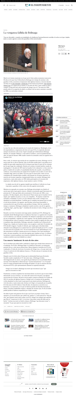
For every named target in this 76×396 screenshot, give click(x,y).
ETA (5, 306)
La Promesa (67, 0)
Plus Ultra (19, 369)
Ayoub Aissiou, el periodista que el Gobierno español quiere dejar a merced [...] (65, 138)
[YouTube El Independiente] (36, 388)
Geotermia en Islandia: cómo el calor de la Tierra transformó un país (65, 121)
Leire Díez (19, 376)
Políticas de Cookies (51, 391)
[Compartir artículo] (59, 54)
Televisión (55, 9)
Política (5, 30)
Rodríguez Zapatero (20, 371)
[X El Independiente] (29, 388)
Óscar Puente (17, 0)
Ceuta (13, 0)
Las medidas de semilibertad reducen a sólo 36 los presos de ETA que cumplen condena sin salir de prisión (42, 320)
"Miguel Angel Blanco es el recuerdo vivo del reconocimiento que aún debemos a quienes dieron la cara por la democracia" (42, 327)
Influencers (51, 0)
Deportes (43, 9)
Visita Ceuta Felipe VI (36, 0)
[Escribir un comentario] (69, 54)
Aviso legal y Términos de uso (27, 391)
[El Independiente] (38, 5)
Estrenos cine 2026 (61, 0)
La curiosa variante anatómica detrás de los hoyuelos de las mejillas (64, 127)
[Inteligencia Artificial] (50, 374)
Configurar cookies (59, 391)
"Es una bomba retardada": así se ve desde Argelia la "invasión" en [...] (65, 132)
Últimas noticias (8, 0)
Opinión (5, 9)
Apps (32, 371)
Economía (15, 9)
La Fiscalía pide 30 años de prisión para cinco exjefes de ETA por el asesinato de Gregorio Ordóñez (18, 320)
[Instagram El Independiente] (39, 388)
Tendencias (48, 9)
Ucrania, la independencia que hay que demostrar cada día (65, 143)
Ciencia (28, 9)
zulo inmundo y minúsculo (20, 83)
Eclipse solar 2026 (20, 366)
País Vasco (27, 306)
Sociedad (33, 9)
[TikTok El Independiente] (46, 388)
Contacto (32, 366)
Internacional (22, 9)
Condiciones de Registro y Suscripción (40, 391)
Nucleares (41, 0)
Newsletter (33, 369)
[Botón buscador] (71, 5)
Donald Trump (46, 0)
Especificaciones (34, 374)
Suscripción (33, 368)
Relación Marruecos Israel (24, 0)
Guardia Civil (10, 306)
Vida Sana (61, 9)
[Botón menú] (4, 5)
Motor (65, 9)
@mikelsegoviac (61, 47)
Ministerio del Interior (19, 306)
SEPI (18, 368)
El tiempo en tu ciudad (12, 5)
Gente (38, 9)
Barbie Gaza (55, 0)
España (10, 9)
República (30, 0)
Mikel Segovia (61, 46)
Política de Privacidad (17, 391)
